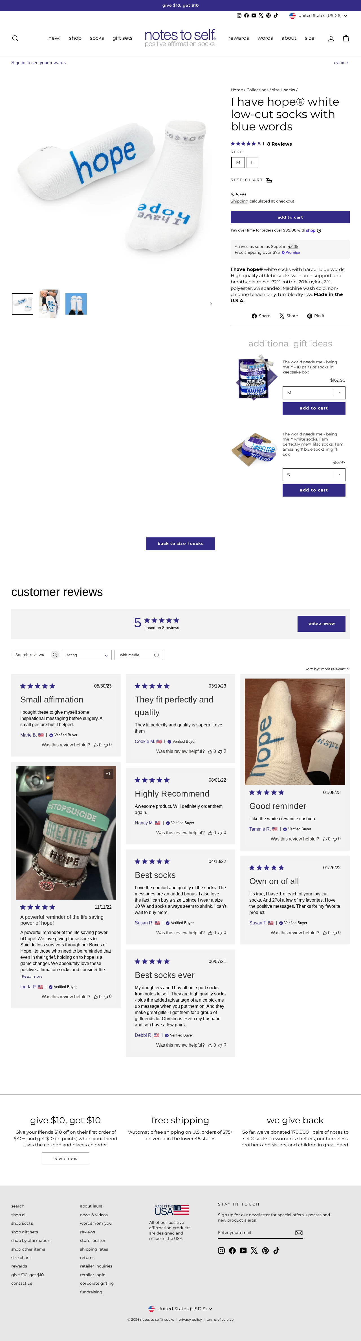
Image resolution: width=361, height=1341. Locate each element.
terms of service (220, 1319)
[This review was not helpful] (106, 745)
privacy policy (190, 1319)
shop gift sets (24, 1232)
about (288, 38)
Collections (257, 90)
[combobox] (87, 655)
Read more (32, 976)
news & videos (94, 1215)
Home (237, 90)
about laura (91, 1206)
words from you (96, 1223)
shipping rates (94, 1249)
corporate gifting (97, 1283)
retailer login (92, 1275)
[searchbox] (31, 654)
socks (97, 38)
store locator (92, 1240)
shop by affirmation (30, 1240)
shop (75, 38)
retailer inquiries (96, 1266)
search (17, 1206)
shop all (19, 1215)
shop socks (22, 1223)
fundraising (91, 1292)
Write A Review (322, 623)
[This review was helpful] (96, 745)
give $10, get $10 (27, 1275)
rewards (238, 38)
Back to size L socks (181, 543)
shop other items (28, 1249)
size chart (20, 1257)
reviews (87, 1232)
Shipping (239, 201)
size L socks (283, 90)
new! (54, 38)
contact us (21, 1283)
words (265, 38)
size (309, 38)
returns (87, 1257)
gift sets (123, 38)
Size (237, 152)
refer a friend (65, 1158)
